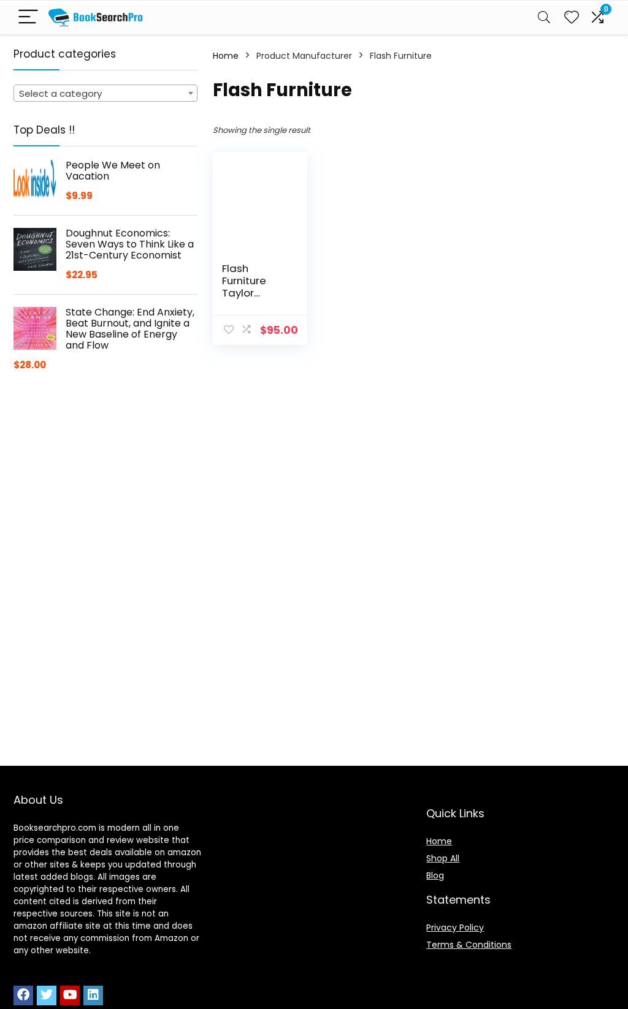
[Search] (544, 17)
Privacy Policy (455, 927)
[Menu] (28, 17)
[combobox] (105, 93)
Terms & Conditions (468, 945)
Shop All (442, 858)
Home (226, 56)
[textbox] (105, 93)
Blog (435, 875)
